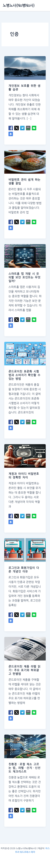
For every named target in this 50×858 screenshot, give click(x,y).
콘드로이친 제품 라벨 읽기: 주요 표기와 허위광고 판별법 (24, 670)
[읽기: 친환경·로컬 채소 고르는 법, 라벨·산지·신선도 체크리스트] (25, 746)
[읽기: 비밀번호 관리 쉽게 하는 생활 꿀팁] (25, 161)
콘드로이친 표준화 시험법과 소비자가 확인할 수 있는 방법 (24, 375)
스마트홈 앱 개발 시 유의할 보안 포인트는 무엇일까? (24, 277)
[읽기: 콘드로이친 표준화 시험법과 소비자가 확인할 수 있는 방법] (25, 353)
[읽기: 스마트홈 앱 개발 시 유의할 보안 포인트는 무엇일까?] (25, 255)
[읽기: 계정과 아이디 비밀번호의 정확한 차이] (25, 455)
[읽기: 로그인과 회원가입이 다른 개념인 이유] (25, 549)
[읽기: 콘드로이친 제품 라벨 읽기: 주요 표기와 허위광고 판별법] (25, 648)
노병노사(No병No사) (19, 5)
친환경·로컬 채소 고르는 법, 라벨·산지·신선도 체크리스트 (24, 768)
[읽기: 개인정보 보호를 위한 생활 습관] (25, 67)
